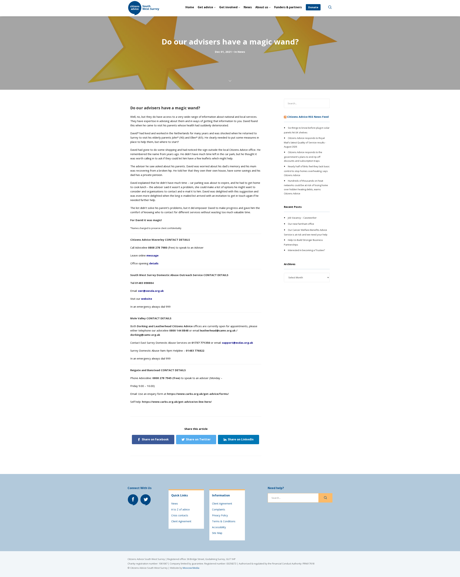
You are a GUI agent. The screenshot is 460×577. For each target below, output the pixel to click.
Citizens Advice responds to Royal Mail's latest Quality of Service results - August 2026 (305, 142)
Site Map (217, 533)
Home (189, 7)
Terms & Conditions (223, 521)
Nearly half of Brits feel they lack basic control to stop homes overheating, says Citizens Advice (307, 171)
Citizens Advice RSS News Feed (308, 116)
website (146, 298)
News (248, 7)
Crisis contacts (179, 515)
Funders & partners (288, 7)
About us (261, 7)
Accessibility (219, 527)
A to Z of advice (180, 509)
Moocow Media (191, 567)
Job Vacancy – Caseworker (302, 217)
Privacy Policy (220, 515)
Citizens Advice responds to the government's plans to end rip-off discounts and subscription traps (303, 156)
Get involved (228, 7)
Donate (313, 7)
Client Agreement (181, 521)
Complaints (218, 509)
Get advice (205, 7)
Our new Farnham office (301, 223)
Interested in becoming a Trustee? (306, 250)
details (153, 263)
